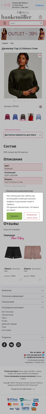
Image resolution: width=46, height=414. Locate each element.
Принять (14, 216)
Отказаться (32, 216)
